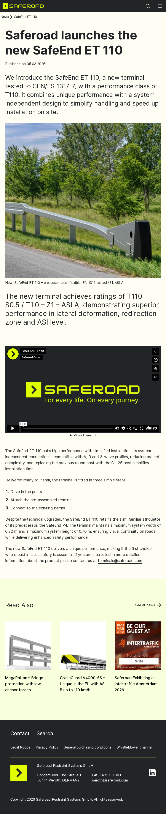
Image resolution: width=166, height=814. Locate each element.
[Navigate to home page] (23, 6)
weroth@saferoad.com (109, 780)
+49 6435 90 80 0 (106, 775)
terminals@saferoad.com (120, 560)
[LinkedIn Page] (152, 772)
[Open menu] (160, 6)
